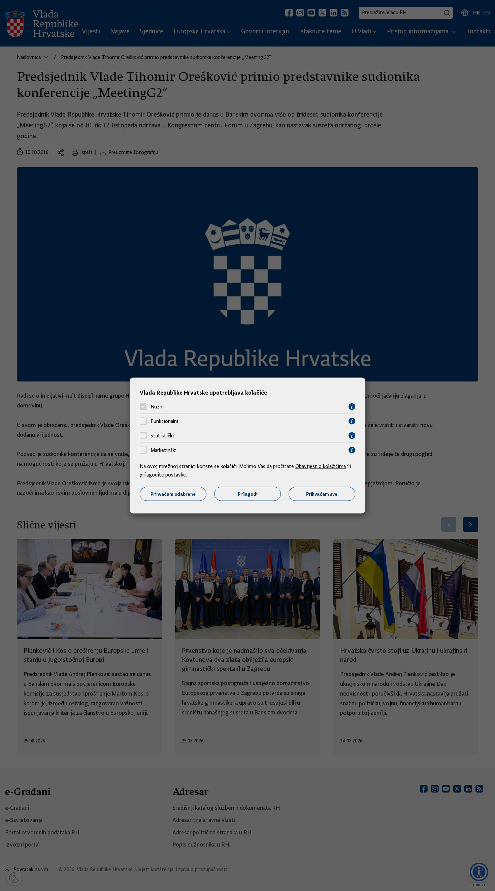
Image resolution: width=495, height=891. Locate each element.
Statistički (162, 436)
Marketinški (163, 450)
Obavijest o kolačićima (320, 466)
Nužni (157, 407)
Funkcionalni (164, 421)
